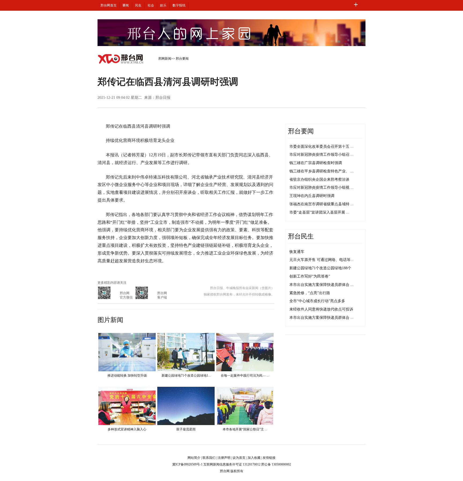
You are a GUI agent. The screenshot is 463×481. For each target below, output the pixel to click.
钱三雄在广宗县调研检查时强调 (315, 163)
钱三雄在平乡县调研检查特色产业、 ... (321, 171)
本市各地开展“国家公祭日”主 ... (245, 429)
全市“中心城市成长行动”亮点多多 (317, 301)
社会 (151, 5)
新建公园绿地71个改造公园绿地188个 (320, 268)
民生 (138, 5)
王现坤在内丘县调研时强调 (311, 196)
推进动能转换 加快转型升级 (127, 375)
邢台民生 (301, 236)
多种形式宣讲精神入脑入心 (127, 429)
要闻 (125, 5)
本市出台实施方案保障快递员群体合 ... (321, 285)
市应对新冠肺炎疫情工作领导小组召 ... (321, 155)
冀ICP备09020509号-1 (187, 464)
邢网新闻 (164, 58)
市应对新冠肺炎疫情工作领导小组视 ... (321, 187)
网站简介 (194, 458)
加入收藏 (254, 458)
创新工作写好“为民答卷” (309, 276)
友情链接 (269, 458)
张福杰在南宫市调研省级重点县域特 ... (321, 204)
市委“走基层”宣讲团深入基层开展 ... (319, 212)
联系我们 (209, 458)
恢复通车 (296, 252)
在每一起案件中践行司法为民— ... (245, 375)
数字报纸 (179, 5)
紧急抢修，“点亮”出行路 (309, 293)
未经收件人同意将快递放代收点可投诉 (321, 309)
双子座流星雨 (186, 429)
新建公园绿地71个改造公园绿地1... (186, 375)
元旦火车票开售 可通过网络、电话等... (321, 260)
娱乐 (163, 5)
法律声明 (224, 458)
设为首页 (239, 458)
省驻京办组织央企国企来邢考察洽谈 (319, 179)
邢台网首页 (108, 5)
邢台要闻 (182, 58)
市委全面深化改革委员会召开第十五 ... (321, 147)
